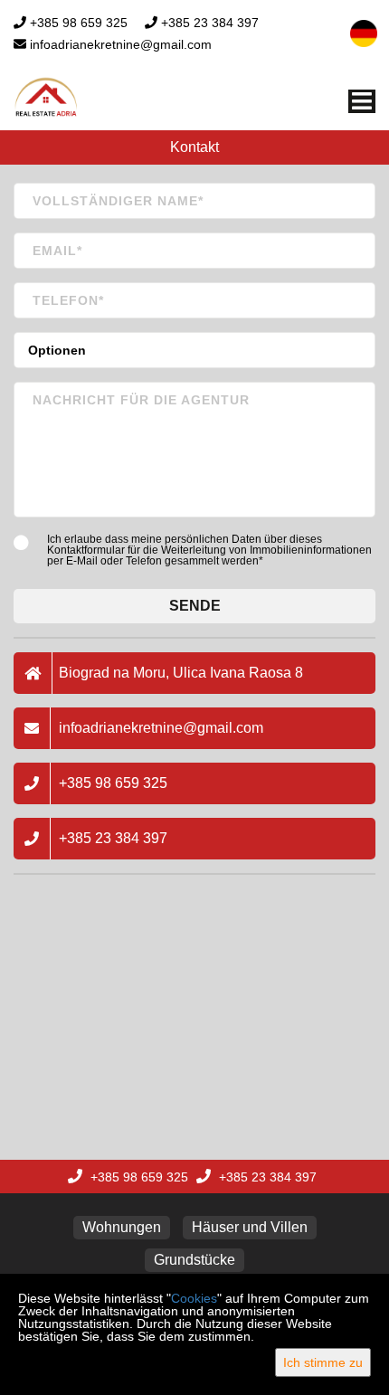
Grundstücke (194, 1259)
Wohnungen (121, 1227)
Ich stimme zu (323, 1362)
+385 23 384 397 (210, 22)
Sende (195, 605)
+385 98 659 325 (79, 22)
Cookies (194, 1298)
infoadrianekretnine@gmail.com (121, 44)
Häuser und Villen (250, 1227)
